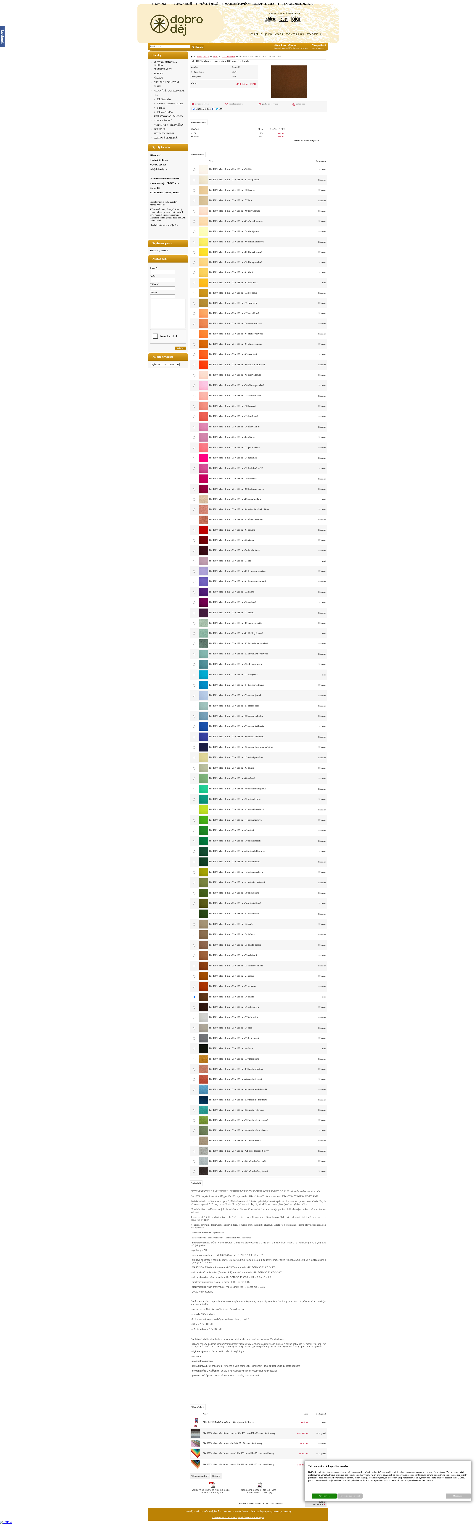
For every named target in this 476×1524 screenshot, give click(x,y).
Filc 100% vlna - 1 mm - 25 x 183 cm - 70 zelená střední (235, 840)
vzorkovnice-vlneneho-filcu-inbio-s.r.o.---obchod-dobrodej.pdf (212, 1491)
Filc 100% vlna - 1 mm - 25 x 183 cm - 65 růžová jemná (235, 375)
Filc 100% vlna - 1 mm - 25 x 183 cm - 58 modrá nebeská (236, 716)
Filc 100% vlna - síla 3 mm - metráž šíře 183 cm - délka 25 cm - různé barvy (238, 1464)
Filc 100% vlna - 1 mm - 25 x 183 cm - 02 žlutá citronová (235, 252)
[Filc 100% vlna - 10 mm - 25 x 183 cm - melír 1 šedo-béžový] (195, 1437)
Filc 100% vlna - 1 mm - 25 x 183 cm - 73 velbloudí (233, 955)
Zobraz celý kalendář (159, 250)
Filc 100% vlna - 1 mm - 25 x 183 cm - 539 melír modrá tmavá (238, 1099)
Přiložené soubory (200, 1476)
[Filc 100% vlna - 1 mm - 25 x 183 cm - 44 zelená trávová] (203, 823)
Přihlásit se (294, 48)
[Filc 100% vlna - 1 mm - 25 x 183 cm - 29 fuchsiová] (203, 482)
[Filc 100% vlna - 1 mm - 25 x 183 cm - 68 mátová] (203, 782)
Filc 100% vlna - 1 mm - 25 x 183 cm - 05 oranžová (233, 354)
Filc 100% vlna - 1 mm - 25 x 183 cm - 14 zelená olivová (235, 903)
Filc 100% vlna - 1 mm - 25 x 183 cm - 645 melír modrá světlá (238, 1089)
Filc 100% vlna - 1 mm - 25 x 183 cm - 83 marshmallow (235, 499)
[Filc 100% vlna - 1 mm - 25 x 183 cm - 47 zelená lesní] (203, 917)
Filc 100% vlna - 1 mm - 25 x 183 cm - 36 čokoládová (234, 1007)
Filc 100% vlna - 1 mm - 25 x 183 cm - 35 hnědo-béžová (235, 945)
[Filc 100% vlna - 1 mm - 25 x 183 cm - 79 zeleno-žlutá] (203, 896)
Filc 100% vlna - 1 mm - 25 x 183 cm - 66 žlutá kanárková (236, 241)
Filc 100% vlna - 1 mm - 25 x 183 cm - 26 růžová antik (234, 426)
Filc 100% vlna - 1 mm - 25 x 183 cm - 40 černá (231, 1048)
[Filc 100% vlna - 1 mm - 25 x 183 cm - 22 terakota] (203, 990)
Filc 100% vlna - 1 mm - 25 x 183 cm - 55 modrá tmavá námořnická (241, 747)
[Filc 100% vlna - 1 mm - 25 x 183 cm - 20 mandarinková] (203, 327)
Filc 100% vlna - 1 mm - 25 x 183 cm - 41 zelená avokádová (237, 882)
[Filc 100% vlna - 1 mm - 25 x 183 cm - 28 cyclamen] (203, 461)
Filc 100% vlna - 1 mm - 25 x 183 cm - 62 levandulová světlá (237, 571)
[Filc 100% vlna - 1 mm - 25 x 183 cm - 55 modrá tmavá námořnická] (203, 750)
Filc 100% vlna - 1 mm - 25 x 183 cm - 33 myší (231, 924)
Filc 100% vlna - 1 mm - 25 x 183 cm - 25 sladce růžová (235, 395)
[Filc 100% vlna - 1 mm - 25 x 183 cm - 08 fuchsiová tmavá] (203, 492)
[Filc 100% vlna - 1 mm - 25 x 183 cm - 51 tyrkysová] (203, 678)
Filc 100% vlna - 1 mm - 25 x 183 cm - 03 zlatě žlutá (233, 282)
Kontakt (161, 204)
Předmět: (154, 268)
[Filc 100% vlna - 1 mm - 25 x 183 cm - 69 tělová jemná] (203, 214)
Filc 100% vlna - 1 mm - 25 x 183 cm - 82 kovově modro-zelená (238, 643)
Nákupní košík (319, 45)
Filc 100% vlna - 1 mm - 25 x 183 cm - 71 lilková (231, 612)
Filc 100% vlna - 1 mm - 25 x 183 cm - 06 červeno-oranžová (237, 364)
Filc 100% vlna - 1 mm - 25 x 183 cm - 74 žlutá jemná (234, 231)
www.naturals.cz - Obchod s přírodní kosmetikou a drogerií (238, 1517)
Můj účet (304, 48)
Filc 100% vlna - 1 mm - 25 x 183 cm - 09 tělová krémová (236, 221)
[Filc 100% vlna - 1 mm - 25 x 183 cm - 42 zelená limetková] (203, 813)
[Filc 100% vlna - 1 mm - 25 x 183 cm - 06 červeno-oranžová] (203, 368)
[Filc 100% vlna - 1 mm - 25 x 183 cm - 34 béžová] (203, 938)
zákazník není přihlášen (285, 45)
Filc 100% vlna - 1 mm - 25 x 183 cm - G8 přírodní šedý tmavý (238, 1171)
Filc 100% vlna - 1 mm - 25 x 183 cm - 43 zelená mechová (236, 872)
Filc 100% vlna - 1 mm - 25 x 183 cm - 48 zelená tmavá (234, 861)
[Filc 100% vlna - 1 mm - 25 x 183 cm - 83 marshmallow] (203, 502)
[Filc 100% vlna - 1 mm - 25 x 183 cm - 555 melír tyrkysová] (203, 1113)
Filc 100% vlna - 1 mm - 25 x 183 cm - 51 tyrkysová (233, 674)
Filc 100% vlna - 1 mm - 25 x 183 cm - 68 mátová (232, 778)
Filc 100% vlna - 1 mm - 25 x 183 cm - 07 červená (232, 530)
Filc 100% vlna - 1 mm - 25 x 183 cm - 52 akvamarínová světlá (238, 653)
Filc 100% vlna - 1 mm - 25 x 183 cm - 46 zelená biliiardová (237, 851)
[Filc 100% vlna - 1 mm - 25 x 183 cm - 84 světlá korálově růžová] (203, 513)
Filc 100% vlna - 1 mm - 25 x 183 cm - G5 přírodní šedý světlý (238, 1161)
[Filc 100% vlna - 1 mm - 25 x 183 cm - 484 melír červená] (203, 1083)
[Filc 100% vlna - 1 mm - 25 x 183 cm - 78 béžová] (203, 193)
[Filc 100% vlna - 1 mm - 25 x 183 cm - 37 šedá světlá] (203, 1021)
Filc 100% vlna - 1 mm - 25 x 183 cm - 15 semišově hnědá (236, 965)
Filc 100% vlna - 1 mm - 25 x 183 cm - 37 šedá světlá (233, 1017)
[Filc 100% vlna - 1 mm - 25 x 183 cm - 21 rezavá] (203, 979)
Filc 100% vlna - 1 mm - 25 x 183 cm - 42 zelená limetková (236, 809)
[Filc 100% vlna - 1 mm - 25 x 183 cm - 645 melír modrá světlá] (203, 1093)
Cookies (245, 1511)
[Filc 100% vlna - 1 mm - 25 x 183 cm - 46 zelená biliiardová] (203, 855)
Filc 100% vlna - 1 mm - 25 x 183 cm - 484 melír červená (235, 1079)
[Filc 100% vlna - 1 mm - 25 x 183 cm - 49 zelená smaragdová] (203, 792)
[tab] (200, 1476)
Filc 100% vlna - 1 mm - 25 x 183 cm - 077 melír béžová (235, 1140)
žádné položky (318, 48)
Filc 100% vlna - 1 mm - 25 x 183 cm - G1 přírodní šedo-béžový (239, 1151)
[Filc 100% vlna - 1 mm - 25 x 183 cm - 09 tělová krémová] (203, 224)
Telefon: (153, 292)
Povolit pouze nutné (350, 1496)
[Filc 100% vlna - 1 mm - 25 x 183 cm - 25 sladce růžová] (203, 399)
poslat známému (236, 104)
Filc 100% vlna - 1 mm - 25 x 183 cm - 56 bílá (230, 169)
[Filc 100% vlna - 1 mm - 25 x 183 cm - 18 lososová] (203, 409)
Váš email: (155, 284)
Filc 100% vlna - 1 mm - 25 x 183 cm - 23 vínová (231, 540)
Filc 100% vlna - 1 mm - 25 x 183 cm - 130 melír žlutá (234, 1059)
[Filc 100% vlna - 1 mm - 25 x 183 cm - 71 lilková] (203, 616)
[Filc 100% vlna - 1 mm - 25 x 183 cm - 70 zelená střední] (203, 844)
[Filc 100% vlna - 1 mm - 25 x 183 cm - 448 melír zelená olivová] (203, 1134)
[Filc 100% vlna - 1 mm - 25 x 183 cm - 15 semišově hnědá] (203, 969)
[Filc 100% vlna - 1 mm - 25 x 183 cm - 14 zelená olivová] (203, 907)
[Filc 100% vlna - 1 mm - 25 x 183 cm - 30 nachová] (203, 606)
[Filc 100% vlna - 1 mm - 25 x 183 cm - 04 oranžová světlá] (203, 337)
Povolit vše (324, 1496)
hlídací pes (300, 104)
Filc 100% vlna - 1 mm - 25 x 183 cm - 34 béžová (232, 934)
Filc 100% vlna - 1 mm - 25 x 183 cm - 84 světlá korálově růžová (239, 509)
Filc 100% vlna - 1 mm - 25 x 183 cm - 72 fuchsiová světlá (236, 468)
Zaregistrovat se (281, 48)
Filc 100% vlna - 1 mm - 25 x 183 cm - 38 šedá (230, 1027)
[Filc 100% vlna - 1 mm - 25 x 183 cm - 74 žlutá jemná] (203, 235)
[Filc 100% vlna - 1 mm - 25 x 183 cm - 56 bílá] (203, 173)
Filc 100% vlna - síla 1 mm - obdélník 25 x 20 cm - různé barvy (232, 1443)
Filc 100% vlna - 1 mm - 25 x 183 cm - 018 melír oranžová (236, 1069)
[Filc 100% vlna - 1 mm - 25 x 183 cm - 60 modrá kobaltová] (203, 740)
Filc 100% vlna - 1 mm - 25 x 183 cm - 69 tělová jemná (234, 211)
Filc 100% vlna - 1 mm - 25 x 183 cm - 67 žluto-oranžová (235, 344)
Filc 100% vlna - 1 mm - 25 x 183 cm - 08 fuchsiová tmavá (236, 489)
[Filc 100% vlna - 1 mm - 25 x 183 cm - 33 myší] (203, 927)
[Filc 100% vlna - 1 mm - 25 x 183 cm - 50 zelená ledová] (203, 803)
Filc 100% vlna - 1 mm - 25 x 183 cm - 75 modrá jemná (235, 695)
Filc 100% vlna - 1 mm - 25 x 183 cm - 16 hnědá (231, 996)
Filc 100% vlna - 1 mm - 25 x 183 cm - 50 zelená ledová (234, 799)
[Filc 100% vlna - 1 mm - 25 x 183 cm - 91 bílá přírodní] (203, 183)
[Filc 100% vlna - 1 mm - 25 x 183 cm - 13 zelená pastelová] (203, 761)
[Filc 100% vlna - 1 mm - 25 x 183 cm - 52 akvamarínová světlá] (203, 657)
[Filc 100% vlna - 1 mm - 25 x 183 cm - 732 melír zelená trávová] (203, 1123)
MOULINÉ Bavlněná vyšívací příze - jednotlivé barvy (228, 1422)
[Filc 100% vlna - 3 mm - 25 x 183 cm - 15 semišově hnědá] (195, 1468)
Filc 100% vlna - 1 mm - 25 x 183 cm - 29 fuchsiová (233, 478)
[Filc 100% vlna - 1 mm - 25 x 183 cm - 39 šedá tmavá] (203, 1041)
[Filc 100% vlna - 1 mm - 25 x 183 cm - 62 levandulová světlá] (203, 574)
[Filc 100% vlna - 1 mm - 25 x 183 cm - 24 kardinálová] (203, 554)
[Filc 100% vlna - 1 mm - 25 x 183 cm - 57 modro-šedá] (203, 709)
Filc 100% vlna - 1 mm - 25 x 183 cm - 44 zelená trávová (235, 820)
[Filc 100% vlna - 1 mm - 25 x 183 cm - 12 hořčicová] (203, 296)
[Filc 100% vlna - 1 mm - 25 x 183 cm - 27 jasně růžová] (203, 451)
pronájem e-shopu (274, 1511)
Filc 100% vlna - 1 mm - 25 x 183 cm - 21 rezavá (231, 976)
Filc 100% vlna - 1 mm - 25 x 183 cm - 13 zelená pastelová (236, 757)
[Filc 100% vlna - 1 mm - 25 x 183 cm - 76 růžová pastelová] (203, 389)
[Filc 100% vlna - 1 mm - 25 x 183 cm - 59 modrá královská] (203, 730)
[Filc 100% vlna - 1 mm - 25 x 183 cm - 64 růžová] (203, 441)
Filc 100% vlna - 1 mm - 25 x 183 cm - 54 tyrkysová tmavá (236, 685)
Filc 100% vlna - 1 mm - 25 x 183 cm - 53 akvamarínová (235, 664)
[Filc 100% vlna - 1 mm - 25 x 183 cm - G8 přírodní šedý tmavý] (203, 1174)
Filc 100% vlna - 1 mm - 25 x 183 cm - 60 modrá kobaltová (236, 736)
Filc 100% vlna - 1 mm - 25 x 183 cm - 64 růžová (232, 437)
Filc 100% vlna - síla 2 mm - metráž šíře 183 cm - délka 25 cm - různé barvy (238, 1453)
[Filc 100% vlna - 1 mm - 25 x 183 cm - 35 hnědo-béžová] (203, 948)
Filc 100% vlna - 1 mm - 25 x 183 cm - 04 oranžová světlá (236, 333)
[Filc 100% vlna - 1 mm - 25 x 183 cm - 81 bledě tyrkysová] (203, 636)
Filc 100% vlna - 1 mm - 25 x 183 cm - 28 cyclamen (233, 457)
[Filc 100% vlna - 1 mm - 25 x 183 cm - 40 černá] (203, 1052)
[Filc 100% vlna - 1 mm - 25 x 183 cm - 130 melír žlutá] (203, 1062)
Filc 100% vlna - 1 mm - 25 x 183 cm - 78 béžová (232, 190)
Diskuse (216, 1476)
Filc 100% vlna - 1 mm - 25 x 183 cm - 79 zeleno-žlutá (234, 892)
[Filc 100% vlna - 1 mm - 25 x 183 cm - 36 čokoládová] (203, 1010)
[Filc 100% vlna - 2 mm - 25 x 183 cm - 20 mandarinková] (195, 1457)
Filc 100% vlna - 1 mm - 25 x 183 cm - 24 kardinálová (234, 550)
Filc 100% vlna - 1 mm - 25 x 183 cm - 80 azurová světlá (235, 623)
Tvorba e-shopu (258, 1511)
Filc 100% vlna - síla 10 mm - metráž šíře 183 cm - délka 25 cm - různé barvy (239, 1433)
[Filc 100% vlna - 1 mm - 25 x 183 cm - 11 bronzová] (203, 306)
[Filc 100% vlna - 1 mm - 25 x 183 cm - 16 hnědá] (289, 81)
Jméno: (153, 276)
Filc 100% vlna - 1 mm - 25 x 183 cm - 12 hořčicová (233, 293)
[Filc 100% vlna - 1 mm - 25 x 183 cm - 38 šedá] (203, 1031)
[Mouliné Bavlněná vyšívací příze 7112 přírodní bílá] (195, 1426)
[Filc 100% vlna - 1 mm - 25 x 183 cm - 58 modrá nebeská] (203, 719)
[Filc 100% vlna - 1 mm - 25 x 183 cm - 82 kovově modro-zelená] (203, 647)
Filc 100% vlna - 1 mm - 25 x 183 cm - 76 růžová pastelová (236, 385)
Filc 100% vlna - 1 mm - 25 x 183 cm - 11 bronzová (233, 303)
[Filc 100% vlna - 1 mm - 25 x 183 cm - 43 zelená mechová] (203, 875)
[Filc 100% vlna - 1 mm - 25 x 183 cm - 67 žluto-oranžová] (203, 347)
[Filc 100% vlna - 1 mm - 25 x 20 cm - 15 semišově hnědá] (195, 1446)
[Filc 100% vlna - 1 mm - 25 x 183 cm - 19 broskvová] (203, 420)
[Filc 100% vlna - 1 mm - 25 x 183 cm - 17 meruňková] (203, 317)
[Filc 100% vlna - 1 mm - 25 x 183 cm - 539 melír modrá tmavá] (203, 1103)
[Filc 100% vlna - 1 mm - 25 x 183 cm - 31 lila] (203, 564)
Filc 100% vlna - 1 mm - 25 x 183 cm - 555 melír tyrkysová (236, 1110)
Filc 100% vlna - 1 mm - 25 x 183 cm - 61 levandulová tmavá (237, 581)
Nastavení (458, 1496)
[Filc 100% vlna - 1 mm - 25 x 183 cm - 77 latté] (203, 204)
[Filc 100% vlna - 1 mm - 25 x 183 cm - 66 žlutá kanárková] (203, 245)
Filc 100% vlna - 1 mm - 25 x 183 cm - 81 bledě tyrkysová (236, 633)
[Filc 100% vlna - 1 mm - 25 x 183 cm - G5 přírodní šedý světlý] (203, 1164)
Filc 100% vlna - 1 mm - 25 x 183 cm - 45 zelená (231, 830)
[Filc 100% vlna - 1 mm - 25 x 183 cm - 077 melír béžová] (203, 1144)
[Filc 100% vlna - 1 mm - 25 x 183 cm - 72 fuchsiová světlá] (203, 472)
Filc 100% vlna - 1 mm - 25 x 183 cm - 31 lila (230, 560)
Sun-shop (287, 1511)
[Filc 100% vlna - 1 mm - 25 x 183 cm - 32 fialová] (203, 595)
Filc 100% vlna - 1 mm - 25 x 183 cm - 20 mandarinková (235, 323)
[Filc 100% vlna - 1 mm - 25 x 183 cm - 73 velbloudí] (203, 959)
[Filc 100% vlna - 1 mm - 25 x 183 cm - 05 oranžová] (203, 358)
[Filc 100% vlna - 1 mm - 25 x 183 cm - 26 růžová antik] (203, 430)
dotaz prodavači (202, 104)
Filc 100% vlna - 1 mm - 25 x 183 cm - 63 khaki (231, 768)
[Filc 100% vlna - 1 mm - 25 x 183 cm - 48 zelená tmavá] (203, 865)
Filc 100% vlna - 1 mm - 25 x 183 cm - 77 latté (230, 200)
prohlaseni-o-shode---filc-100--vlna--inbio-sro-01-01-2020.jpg (259, 1491)
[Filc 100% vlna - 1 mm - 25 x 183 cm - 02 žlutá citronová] (203, 255)
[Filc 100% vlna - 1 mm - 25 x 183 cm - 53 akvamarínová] (203, 668)
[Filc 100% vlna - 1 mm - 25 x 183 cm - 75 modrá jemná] (203, 699)
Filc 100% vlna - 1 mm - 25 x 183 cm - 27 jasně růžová (234, 447)
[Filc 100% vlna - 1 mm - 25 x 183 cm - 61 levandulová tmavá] (203, 585)
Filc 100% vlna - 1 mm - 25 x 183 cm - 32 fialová (231, 591)
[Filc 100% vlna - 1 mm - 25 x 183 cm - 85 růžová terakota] (203, 523)
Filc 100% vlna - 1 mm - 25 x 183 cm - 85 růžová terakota (236, 519)
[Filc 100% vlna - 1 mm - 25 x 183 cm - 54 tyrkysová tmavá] (203, 688)
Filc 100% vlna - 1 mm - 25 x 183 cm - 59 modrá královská (236, 726)
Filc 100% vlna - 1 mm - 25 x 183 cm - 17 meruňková (234, 313)
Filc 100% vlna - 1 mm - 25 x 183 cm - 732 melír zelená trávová (238, 1120)
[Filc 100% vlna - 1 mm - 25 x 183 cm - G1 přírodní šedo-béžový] (203, 1154)
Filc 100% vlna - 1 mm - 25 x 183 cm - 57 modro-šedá (234, 705)
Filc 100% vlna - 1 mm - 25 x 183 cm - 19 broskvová (233, 416)
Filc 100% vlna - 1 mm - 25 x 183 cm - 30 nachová (232, 602)
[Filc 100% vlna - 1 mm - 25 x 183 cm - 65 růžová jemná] (203, 378)
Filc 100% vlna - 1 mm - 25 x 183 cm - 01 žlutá (231, 272)
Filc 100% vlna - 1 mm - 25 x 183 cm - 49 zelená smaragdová (237, 788)
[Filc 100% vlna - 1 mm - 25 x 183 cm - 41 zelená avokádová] (203, 886)
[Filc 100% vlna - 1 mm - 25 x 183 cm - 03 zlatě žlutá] (203, 286)
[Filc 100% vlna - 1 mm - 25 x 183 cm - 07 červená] (203, 533)
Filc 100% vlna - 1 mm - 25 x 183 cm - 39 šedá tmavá (234, 1038)
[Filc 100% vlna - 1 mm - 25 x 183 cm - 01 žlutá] (203, 276)
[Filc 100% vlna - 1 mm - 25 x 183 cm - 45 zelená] (203, 834)
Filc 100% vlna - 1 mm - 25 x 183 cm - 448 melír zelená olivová (238, 1130)
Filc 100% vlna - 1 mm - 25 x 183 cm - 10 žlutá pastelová (235, 262)
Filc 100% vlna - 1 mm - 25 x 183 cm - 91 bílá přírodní (234, 179)
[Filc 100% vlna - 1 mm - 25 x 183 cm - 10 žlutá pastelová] (203, 265)
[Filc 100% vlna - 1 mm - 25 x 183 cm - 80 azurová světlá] (203, 626)
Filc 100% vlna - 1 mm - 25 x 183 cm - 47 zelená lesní (234, 913)
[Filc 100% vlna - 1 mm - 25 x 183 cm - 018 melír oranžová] (203, 1072)
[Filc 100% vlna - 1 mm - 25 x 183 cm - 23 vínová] (203, 543)
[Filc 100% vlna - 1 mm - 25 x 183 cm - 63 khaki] (203, 771)
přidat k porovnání (270, 104)
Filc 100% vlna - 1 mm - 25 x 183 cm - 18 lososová (232, 406)
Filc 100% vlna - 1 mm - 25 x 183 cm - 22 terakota (232, 986)
